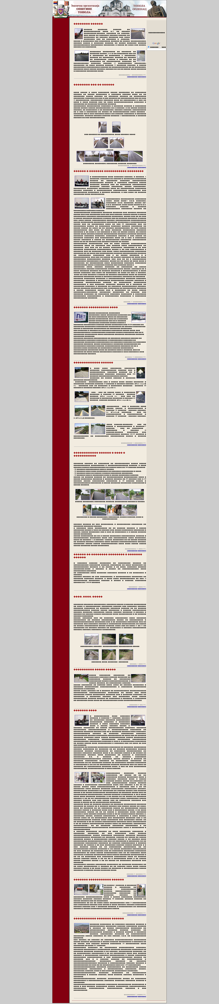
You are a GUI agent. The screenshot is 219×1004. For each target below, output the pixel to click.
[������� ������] (136, 77)
